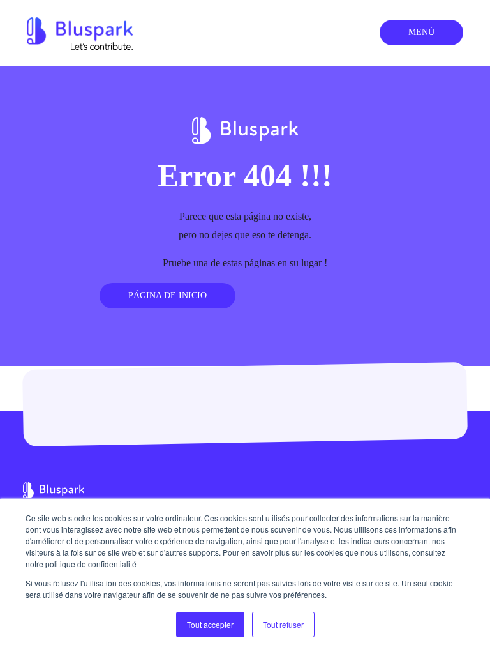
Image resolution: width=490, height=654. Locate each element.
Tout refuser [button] (283, 624)
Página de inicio (167, 295)
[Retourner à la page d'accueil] (80, 31)
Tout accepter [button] (210, 624)
